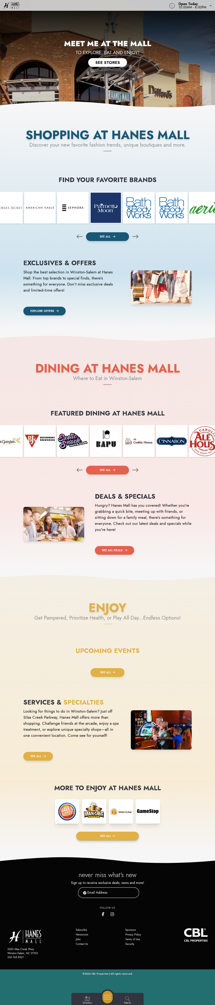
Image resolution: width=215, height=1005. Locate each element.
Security (129, 944)
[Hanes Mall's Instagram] (112, 913)
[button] (194, 5)
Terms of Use (132, 939)
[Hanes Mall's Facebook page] (103, 913)
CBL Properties (100, 973)
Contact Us (82, 944)
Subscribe (81, 930)
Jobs (78, 939)
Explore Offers (42, 311)
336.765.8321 (15, 957)
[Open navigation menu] (107, 997)
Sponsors (130, 930)
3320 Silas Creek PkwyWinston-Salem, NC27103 (22, 951)
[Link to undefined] (40, 208)
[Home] (81, 5)
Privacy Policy (133, 934)
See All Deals (112, 550)
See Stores (107, 62)
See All (106, 236)
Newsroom (82, 934)
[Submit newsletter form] (132, 893)
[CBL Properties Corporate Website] (184, 935)
